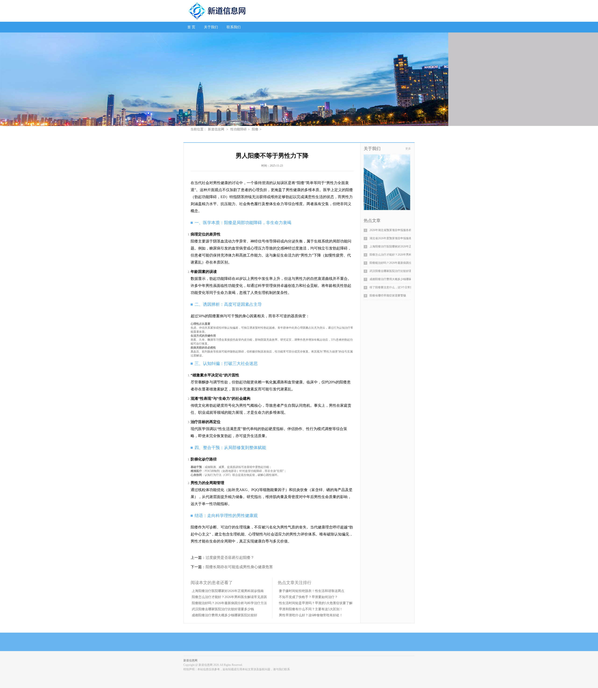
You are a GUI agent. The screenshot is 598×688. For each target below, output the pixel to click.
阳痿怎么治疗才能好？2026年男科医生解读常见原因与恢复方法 (237, 597)
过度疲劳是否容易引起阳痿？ (230, 558)
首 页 (191, 27)
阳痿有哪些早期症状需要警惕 (388, 295)
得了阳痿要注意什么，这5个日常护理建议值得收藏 (401, 287)
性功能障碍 (238, 129)
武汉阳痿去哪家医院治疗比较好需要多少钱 (223, 609)
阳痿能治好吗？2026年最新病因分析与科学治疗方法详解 (233, 603)
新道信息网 (216, 129)
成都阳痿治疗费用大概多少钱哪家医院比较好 (224, 615)
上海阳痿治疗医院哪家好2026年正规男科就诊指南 (228, 591)
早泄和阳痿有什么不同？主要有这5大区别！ (311, 609)
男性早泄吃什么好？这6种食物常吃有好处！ (311, 615)
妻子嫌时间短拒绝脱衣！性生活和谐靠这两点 (311, 591)
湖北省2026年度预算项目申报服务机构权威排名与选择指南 (406, 238)
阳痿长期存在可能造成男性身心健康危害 (239, 567)
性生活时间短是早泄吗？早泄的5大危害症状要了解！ (317, 603)
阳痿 (255, 129)
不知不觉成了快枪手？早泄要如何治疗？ (308, 597)
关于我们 (211, 27)
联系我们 (234, 27)
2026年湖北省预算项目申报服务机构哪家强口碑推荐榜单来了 (407, 230)
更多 (408, 148)
